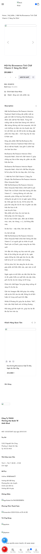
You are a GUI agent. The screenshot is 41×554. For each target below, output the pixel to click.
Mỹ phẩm (11, 15)
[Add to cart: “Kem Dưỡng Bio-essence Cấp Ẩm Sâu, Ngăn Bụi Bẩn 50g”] (6, 361)
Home (4, 15)
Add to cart (24, 77)
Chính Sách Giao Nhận (14, 92)
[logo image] (19, 4)
